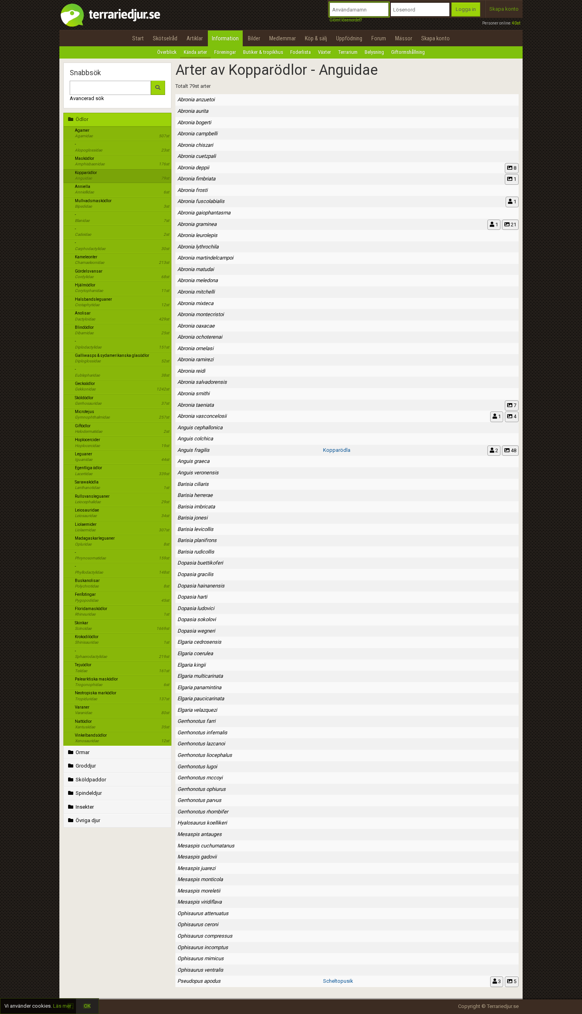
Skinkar (122, 626)
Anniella (122, 189)
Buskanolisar (122, 583)
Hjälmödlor (122, 288)
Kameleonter (122, 260)
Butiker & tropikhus (263, 52)
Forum (378, 38)
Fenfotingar (122, 597)
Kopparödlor (122, 175)
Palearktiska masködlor (122, 682)
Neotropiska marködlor (122, 696)
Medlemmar (282, 38)
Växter (324, 52)
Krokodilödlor (122, 639)
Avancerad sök (87, 98)
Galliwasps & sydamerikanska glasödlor (122, 358)
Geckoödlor (122, 386)
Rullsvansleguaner (122, 499)
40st (516, 23)
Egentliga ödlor (122, 471)
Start (138, 38)
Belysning (374, 52)
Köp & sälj (316, 38)
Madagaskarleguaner (122, 541)
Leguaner (122, 457)
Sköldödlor (122, 401)
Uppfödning (349, 38)
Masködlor (122, 161)
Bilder (254, 38)
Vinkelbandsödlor (122, 738)
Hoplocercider (122, 442)
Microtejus (122, 414)
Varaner (122, 710)
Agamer (122, 133)
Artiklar (194, 38)
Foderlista (300, 52)
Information (225, 38)
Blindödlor (122, 330)
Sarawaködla (122, 485)
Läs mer (62, 1006)
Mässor (403, 38)
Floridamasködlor (122, 611)
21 (513, 224)
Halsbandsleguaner (122, 302)
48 (513, 450)
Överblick (167, 52)
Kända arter (195, 52)
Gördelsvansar (122, 274)
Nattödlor (122, 724)
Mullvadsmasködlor (122, 203)
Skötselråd (165, 38)
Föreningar (225, 52)
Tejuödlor (122, 668)
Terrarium (348, 52)
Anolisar (122, 316)
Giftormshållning (408, 52)
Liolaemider (122, 527)
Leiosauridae (122, 513)
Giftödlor (122, 429)
